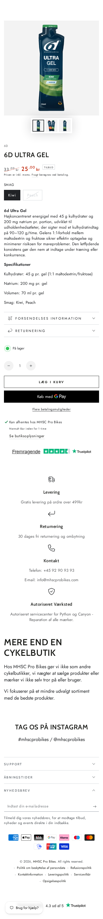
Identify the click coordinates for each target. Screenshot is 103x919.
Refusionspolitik (81, 868)
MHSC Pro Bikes (44, 861)
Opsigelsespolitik (54, 881)
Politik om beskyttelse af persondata (41, 868)
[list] (51, 549)
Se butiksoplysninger (27, 436)
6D (6, 146)
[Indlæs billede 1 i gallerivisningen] (38, 126)
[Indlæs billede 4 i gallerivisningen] (65, 126)
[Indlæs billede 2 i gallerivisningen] (51, 126)
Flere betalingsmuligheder (51, 409)
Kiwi (14, 196)
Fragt (35, 175)
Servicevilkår (82, 874)
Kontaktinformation (30, 874)
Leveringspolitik (58, 874)
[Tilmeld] (96, 806)
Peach (34, 196)
